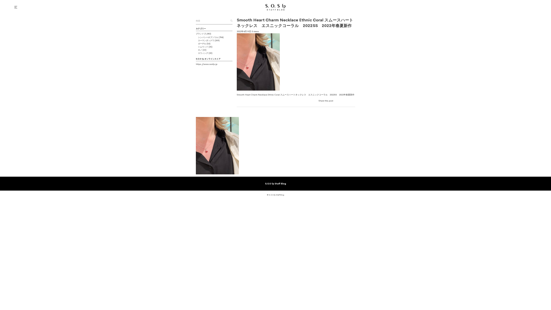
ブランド (200, 33)
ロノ (200, 50)
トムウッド (203, 46)
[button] (16, 7)
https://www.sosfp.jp (206, 64)
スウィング (203, 53)
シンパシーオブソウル (208, 37)
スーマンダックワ (206, 40)
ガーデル (202, 43)
